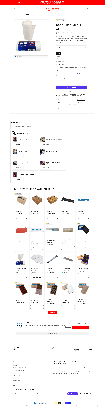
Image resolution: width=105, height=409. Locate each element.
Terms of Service (17, 380)
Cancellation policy (76, 405)
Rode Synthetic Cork (20, 209)
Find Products (16, 383)
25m (59, 53)
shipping (67, 67)
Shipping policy (59, 405)
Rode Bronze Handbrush (21, 298)
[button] (14, 9)
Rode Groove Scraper (82, 209)
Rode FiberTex (81, 239)
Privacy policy (43, 405)
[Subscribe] (37, 393)
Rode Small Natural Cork (52, 209)
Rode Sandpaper (35, 268)
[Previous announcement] (37, 2)
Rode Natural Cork (35, 209)
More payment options (71, 91)
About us (15, 365)
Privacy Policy (16, 378)
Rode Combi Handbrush (36, 298)
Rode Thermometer (51, 268)
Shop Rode (81, 327)
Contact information (67, 405)
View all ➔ (25, 133)
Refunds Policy (81, 100)
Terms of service (51, 405)
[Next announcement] (67, 2)
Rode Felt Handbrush (67, 298)
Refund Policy (16, 373)
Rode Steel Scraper (66, 239)
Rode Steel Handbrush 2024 (83, 269)
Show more (68, 327)
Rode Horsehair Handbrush (50, 299)
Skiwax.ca (30, 405)
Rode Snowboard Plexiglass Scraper (51, 239)
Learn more (18, 144)
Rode (27, 323)
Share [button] (59, 108)
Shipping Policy (79, 104)
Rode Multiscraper (66, 209)
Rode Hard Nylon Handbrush (82, 299)
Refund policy (36, 405)
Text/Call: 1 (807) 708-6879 (19, 368)
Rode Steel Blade (66, 268)
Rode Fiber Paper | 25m (21, 268)
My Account (16, 385)
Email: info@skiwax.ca (18, 370)
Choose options (37, 248)
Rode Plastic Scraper (20, 239)
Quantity (58, 75)
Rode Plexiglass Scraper (36, 239)
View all (52, 312)
